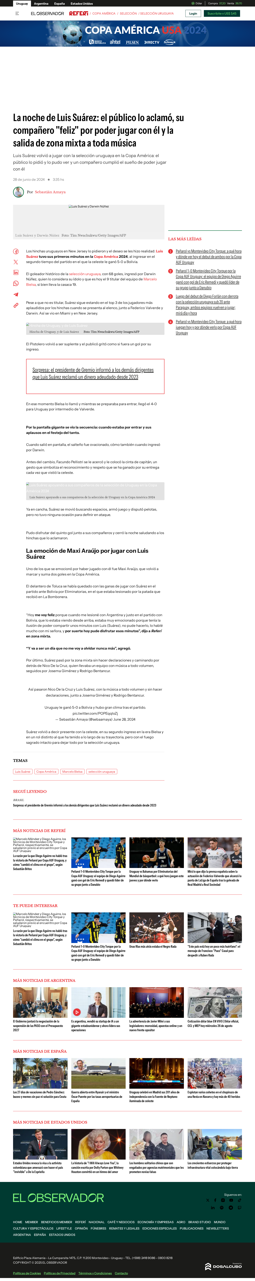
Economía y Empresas (156, 1222)
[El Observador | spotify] (222, 1207)
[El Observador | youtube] (231, 1200)
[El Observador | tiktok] (239, 1200)
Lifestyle (64, 1228)
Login (193, 13)
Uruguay (22, 3)
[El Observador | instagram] (223, 1200)
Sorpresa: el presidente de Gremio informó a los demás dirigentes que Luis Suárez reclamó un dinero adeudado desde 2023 (84, 805)
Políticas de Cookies (27, 1273)
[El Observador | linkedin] (213, 1207)
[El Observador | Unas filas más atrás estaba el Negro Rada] (156, 941)
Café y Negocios (121, 1222)
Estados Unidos (82, 3)
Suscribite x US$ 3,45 (222, 13)
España (59, 3)
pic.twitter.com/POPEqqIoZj (95, 713)
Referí (80, 1222)
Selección (128, 13)
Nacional (97, 1222)
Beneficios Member (56, 1222)
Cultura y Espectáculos (33, 1228)
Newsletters (217, 1228)
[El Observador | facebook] (215, 1200)
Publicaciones (191, 1228)
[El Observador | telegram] (230, 1207)
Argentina (41, 3)
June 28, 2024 (124, 719)
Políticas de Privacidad (59, 1273)
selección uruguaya (84, 274)
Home (17, 1222)
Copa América (104, 13)
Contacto (121, 1273)
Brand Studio (199, 1222)
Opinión (81, 1228)
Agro (181, 1222)
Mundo (220, 1222)
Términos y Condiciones (95, 1273)
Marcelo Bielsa (72, 771)
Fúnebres (98, 1228)
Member (31, 1222)
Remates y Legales (124, 1228)
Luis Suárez (22, 771)
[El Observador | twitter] (207, 1200)
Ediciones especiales (159, 1228)
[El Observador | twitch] (239, 1207)
